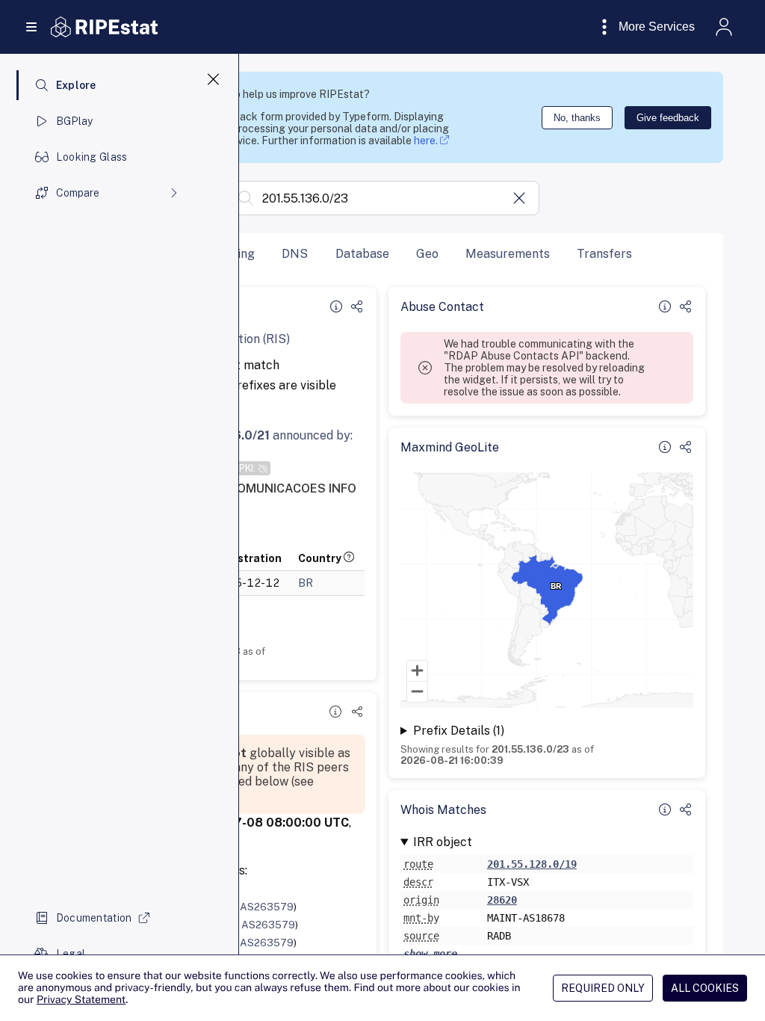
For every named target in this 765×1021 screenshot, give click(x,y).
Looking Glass (92, 157)
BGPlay (74, 121)
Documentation (94, 918)
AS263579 (267, 907)
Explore (76, 85)
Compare (77, 193)
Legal (70, 954)
